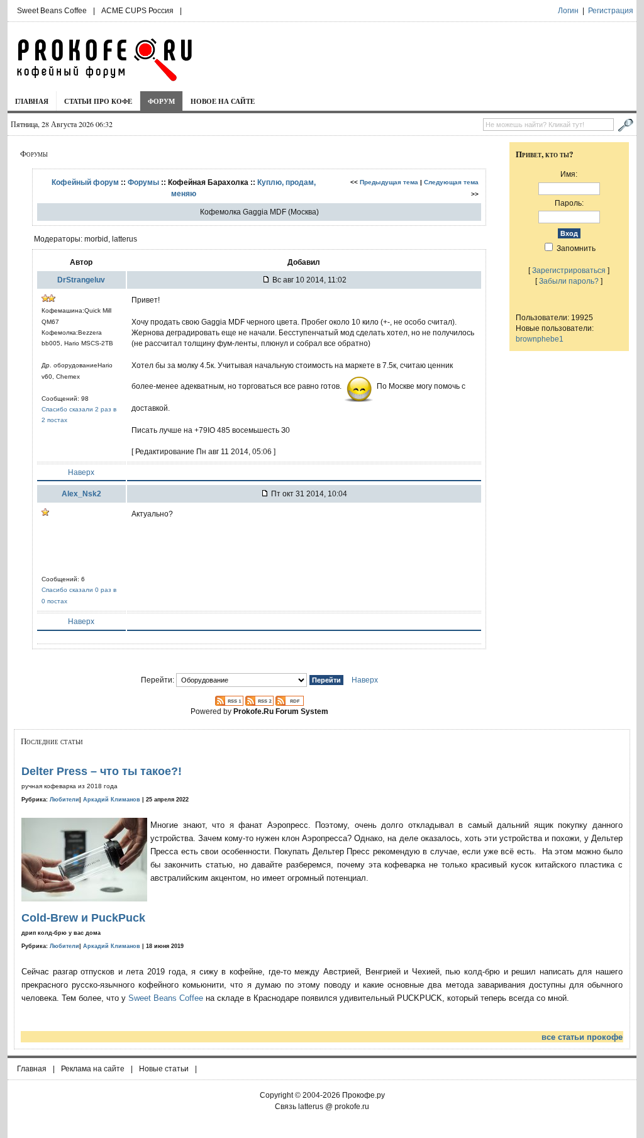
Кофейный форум (85, 182)
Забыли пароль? (569, 281)
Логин (568, 10)
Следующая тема (451, 182)
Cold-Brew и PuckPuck (83, 918)
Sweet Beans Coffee (52, 10)
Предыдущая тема (389, 182)
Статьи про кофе (98, 101)
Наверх (81, 472)
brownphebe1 (540, 339)
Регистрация (610, 10)
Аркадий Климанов (111, 799)
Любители (64, 799)
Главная (31, 101)
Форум (161, 101)
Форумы (143, 182)
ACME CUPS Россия (137, 10)
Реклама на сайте (93, 1068)
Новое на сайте (223, 101)
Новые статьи (164, 1068)
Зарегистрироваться (569, 270)
